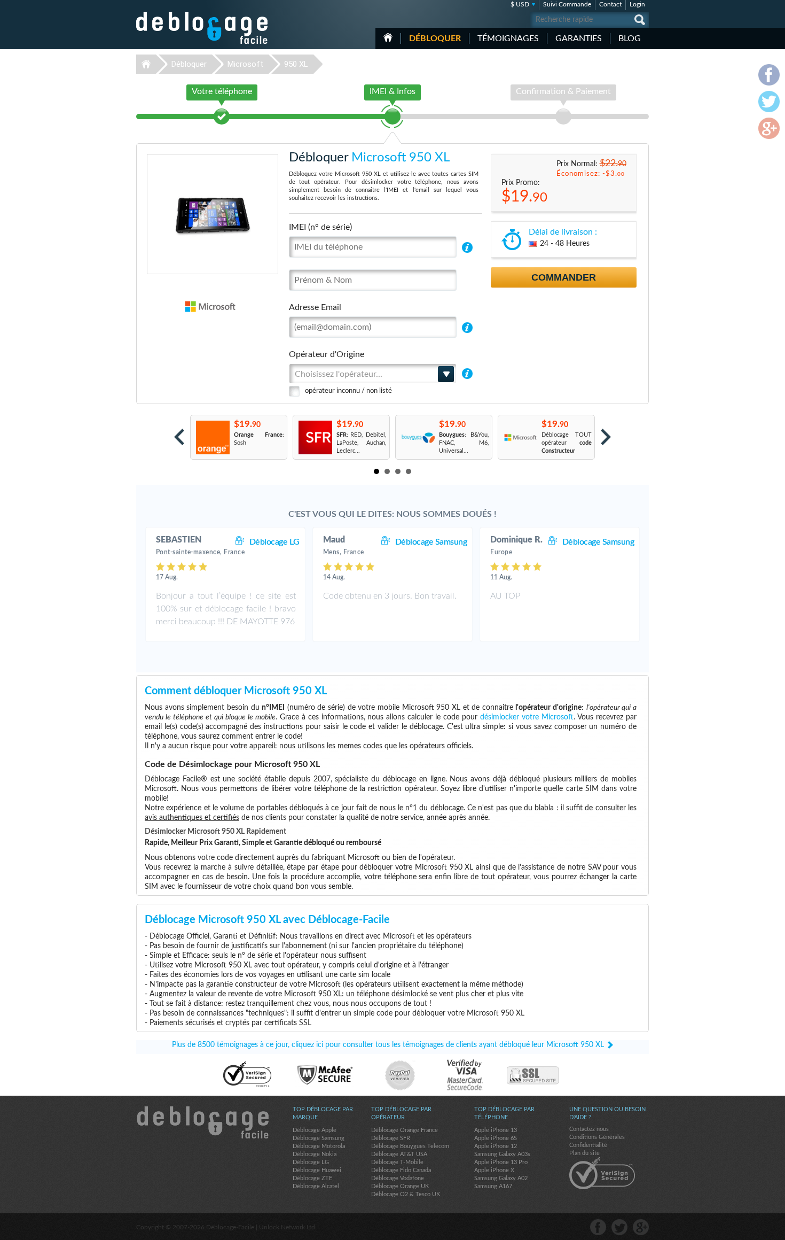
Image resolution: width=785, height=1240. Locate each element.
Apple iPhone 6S (495, 1138)
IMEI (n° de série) (320, 227)
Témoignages (508, 38)
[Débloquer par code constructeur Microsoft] (519, 437)
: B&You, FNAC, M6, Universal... (464, 443)
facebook (598, 1227)
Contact (610, 4)
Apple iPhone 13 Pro (501, 1162)
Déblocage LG (274, 542)
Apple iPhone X (494, 1170)
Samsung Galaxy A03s (502, 1154)
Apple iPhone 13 (495, 1130)
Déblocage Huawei (317, 1170)
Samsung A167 (493, 1186)
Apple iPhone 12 (495, 1146)
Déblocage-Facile (202, 28)
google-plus (641, 1227)
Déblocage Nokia (314, 1154)
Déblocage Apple (314, 1130)
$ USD (520, 4)
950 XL (296, 64)
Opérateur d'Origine (326, 354)
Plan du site (584, 1153)
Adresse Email (315, 307)
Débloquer (435, 38)
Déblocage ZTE (312, 1178)
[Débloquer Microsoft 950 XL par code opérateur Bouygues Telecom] (417, 437)
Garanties (578, 38)
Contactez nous (589, 1129)
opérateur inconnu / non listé (348, 390)
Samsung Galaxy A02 (501, 1178)
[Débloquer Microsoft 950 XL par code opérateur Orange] (212, 437)
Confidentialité (588, 1145)
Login (637, 4)
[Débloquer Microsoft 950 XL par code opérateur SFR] (314, 437)
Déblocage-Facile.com (202, 1122)
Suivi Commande (567, 4)
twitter (619, 1227)
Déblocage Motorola (319, 1146)
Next (606, 437)
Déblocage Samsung (431, 542)
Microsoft (245, 64)
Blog (629, 38)
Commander (563, 277)
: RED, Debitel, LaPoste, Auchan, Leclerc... (361, 443)
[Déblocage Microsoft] (173, 307)
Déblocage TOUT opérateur (566, 443)
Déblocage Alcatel (316, 1186)
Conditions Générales (597, 1137)
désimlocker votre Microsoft (527, 717)
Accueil (387, 37)
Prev (179, 437)
